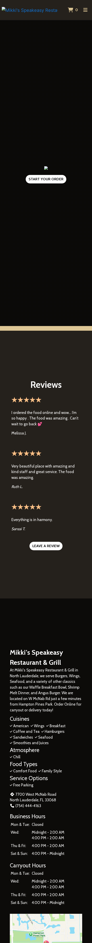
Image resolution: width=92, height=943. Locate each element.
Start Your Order (46, 179)
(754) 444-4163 (28, 806)
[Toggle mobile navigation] (85, 10)
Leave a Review (46, 546)
